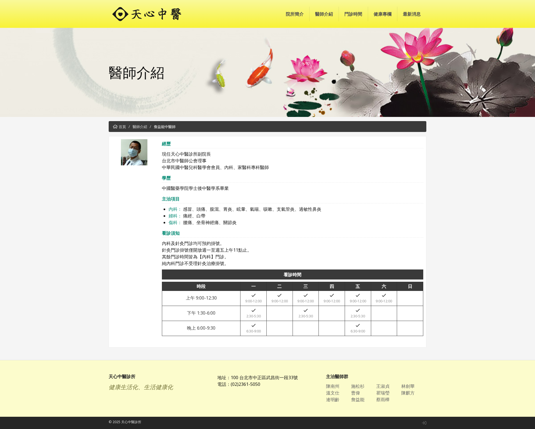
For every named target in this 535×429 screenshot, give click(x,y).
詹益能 (357, 399)
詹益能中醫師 (165, 126)
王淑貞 (383, 386)
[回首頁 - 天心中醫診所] (153, 14)
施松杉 (357, 386)
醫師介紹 (324, 14)
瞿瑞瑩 (383, 393)
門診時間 (353, 14)
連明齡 (332, 399)
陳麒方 (408, 393)
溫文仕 (332, 393)
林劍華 (408, 386)
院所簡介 (295, 14)
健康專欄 (382, 14)
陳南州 (332, 386)
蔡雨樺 (383, 399)
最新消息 (412, 14)
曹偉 (355, 393)
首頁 (122, 126)
